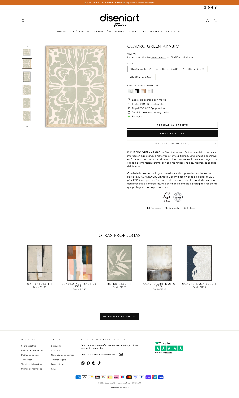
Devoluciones (57, 364)
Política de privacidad (32, 350)
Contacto (174, 31)
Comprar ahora (172, 133)
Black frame (137, 91)
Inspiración (102, 31)
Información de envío (172, 143)
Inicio (61, 31)
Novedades (137, 31)
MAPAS (120, 31)
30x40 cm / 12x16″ (140, 69)
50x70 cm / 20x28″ (194, 69)
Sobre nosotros (28, 345)
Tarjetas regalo (58, 359)
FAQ (53, 368)
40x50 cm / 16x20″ (167, 69)
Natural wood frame (144, 91)
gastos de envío (158, 57)
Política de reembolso (31, 368)
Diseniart (170, 152)
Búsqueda (56, 345)
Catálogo (79, 31)
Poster (130, 91)
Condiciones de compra (62, 355)
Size (130, 63)
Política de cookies (30, 355)
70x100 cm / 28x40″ (141, 77)
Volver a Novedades (121, 316)
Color (142, 85)
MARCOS (156, 31)
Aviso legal (26, 359)
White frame (150, 91)
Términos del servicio (31, 364)
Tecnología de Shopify (119, 387)
